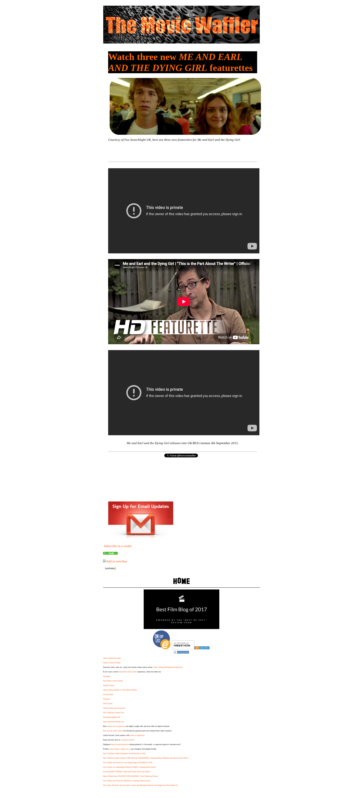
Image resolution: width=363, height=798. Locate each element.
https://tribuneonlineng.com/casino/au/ (168, 667)
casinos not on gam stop (116, 726)
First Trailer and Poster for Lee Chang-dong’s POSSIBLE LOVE (127, 762)
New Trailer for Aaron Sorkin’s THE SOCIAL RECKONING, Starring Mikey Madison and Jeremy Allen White (145, 758)
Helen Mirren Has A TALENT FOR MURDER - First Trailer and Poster (130, 776)
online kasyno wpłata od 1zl (120, 749)
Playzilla (106, 699)
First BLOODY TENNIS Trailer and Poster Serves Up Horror (126, 772)
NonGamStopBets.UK (111, 717)
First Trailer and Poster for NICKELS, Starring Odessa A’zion (126, 781)
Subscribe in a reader (118, 546)
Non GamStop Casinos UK (113, 713)
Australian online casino (128, 672)
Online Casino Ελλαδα (111, 663)
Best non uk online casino (113, 731)
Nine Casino (107, 703)
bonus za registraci (137, 735)
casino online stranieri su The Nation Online (120, 690)
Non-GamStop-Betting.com (113, 722)
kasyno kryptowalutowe (120, 744)
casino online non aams (112, 658)
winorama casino (127, 740)
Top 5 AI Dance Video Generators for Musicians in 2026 (124, 753)
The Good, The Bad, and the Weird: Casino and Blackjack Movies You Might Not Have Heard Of (140, 785)
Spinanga (106, 676)
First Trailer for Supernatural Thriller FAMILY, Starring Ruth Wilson (129, 767)
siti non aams (108, 694)
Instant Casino (108, 685)
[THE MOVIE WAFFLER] (110, 553)
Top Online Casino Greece (113, 681)
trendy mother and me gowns (114, 708)
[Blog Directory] (201, 648)
